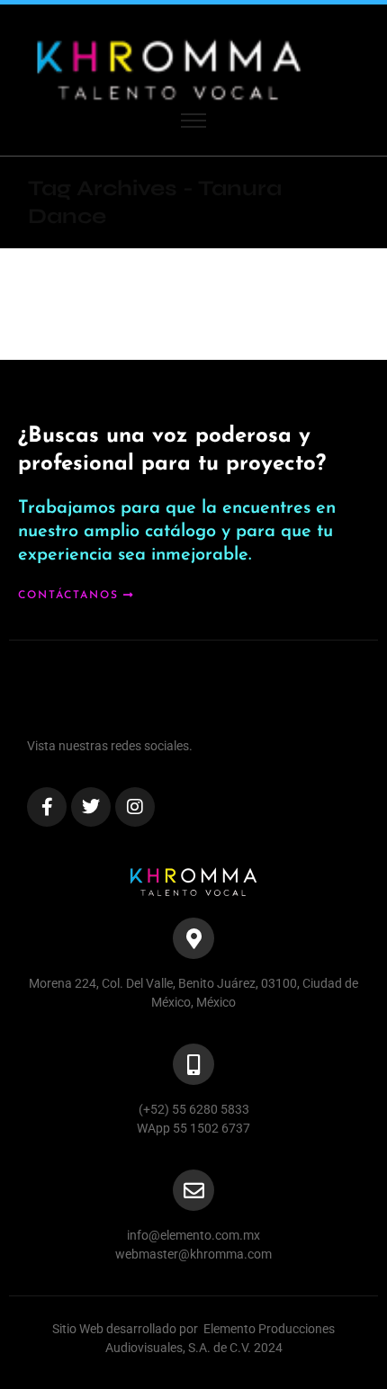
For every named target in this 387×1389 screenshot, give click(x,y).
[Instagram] (135, 807)
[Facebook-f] (47, 807)
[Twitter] (91, 807)
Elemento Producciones (269, 1329)
